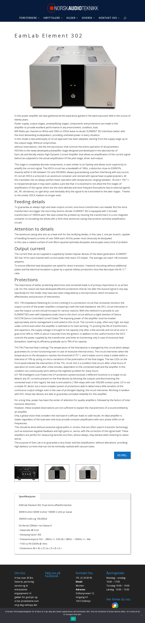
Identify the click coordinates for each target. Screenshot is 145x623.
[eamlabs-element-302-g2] (57, 481)
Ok (73, 619)
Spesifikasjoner (27, 496)
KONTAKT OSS (108, 18)
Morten (80, 585)
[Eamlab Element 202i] (72, 110)
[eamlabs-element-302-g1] (27, 481)
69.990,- (122, 455)
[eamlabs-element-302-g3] (88, 481)
